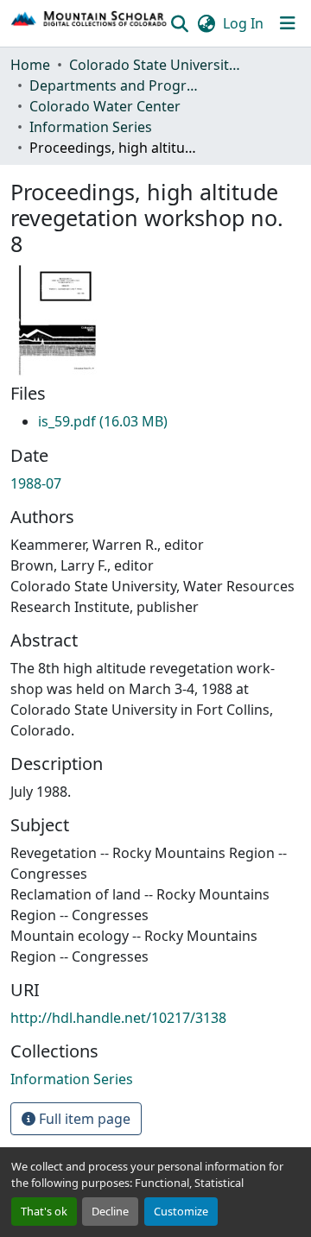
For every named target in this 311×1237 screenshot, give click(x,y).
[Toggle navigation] (288, 23)
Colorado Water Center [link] (105, 106)
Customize (181, 1211)
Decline (110, 1211)
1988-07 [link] (35, 483)
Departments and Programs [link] (115, 85)
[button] (89, 23)
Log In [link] (243, 23)
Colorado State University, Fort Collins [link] (155, 64)
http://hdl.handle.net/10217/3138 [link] (118, 1017)
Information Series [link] (90, 126)
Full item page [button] (82, 1118)
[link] (103, 421)
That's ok (44, 1211)
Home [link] (30, 64)
